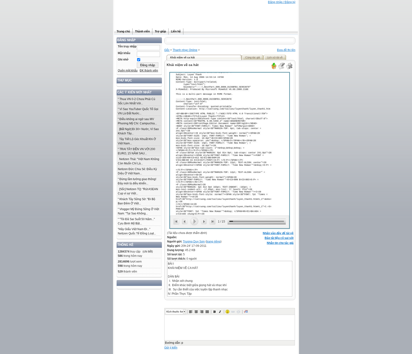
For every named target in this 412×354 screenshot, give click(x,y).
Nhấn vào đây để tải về (278, 233)
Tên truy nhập (127, 46)
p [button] (182, 342)
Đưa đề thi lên (286, 50)
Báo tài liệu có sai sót (279, 238)
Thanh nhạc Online (185, 50)
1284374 (123, 251)
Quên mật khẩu (128, 70)
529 (120, 271)
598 (120, 266)
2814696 (123, 261)
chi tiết (148, 251)
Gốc (167, 50)
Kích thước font (174, 311)
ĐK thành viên (149, 70)
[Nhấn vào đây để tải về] (273, 68)
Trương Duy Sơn (194, 241)
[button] (190, 311)
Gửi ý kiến (170, 347)
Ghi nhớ (123, 59)
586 (120, 256)
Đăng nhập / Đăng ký (281, 2)
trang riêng (213, 241)
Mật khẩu (124, 53)
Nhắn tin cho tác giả (280, 243)
